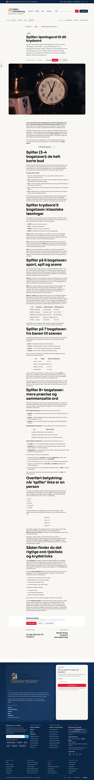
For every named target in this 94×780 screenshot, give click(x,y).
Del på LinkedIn (49, 623)
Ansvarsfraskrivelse (73, 768)
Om (65, 777)
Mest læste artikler (53, 729)
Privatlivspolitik (76, 1)
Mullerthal (76, 20)
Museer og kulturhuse (54, 740)
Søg (77, 11)
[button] (1, 65)
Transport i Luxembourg (32, 762)
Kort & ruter (8, 768)
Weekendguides (34, 740)
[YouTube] (80, 754)
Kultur (42, 11)
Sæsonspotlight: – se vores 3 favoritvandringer (22, 1)
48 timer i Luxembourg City (56, 727)
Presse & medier (51, 770)
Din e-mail (60, 678)
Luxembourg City (68, 20)
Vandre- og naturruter (32, 772)
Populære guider (10, 766)
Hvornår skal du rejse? (32, 764)
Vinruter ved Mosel (53, 738)
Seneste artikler (9, 764)
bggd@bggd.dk (79, 729)
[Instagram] (82, 2)
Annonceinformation (52, 772)
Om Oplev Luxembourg (13, 717)
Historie (37, 11)
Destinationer (9, 770)
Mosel (25, 742)
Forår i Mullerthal (53, 734)
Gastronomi (33, 747)
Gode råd (30, 11)
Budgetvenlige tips (53, 745)
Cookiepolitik (72, 764)
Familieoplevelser (34, 743)
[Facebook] (84, 2)
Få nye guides (84, 11)
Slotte (8, 745)
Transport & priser (84, 20)
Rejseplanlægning (34, 736)
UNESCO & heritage (54, 736)
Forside (61, 1)
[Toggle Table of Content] (53, 147)
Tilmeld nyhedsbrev (72, 685)
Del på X (40, 623)
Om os (49, 762)
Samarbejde (50, 768)
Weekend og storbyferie (32, 770)
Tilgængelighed (72, 770)
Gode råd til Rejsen (12, 709)
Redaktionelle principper (53, 766)
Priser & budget (30, 766)
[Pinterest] (87, 2)
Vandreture (14, 745)
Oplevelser (49, 11)
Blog (65, 1)
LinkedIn (65, 60)
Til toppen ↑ (85, 777)
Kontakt (49, 764)
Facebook (55, 60)
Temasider (8, 772)
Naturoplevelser (34, 745)
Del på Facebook (31, 623)
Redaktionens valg (53, 731)
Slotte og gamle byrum (54, 743)
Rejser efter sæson (53, 747)
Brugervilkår (71, 766)
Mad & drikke (23, 745)
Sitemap (71, 772)
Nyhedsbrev (69, 1)
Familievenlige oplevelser (33, 768)
